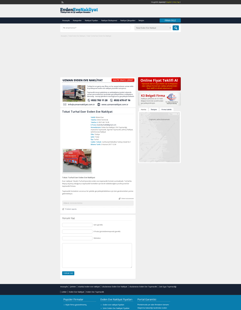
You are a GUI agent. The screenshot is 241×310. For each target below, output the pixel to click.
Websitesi (97, 238)
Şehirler (73, 286)
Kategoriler (77, 20)
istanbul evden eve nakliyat (89, 286)
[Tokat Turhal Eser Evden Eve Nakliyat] (77, 160)
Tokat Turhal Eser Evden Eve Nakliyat (87, 111)
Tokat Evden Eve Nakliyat (76, 36)
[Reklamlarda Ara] (176, 27)
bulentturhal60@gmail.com (106, 125)
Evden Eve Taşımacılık (95, 292)
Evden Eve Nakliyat (76, 292)
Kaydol (169, 2)
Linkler (64, 292)
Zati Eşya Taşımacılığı (167, 286)
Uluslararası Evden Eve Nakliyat (114, 286)
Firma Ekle (170, 20)
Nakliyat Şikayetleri (127, 20)
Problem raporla (70, 209)
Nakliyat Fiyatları (91, 20)
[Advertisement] (120, 55)
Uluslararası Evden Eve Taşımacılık (143, 286)
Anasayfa (66, 20)
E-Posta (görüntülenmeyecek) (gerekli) (107, 231)
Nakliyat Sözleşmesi (109, 20)
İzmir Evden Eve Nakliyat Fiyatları (116, 308)
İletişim (141, 20)
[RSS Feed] (62, 2)
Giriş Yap (176, 2)
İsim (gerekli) (98, 225)
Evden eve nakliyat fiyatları (113, 304)
